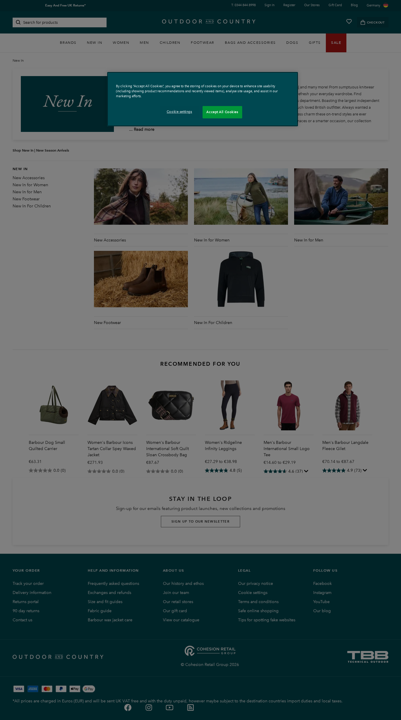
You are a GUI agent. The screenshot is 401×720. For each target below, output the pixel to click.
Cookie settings (179, 112)
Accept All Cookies (222, 112)
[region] (202, 99)
